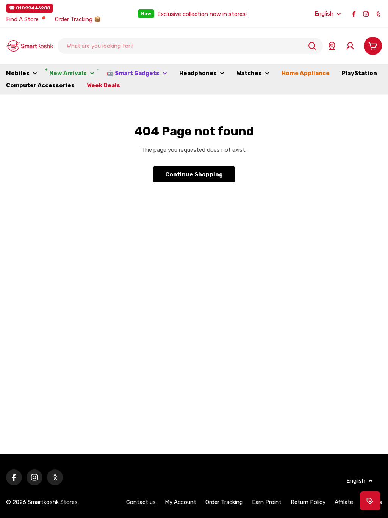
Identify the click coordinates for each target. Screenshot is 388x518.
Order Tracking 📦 (78, 19)
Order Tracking (224, 502)
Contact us (141, 502)
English (323, 14)
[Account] (350, 45)
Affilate (344, 502)
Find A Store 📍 (26, 19)
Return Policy (308, 502)
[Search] (312, 45)
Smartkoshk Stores (53, 502)
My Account (180, 502)
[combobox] (190, 46)
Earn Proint (267, 502)
